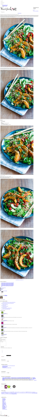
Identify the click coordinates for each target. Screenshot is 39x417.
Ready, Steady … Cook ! (5, 406)
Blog (1, 1)
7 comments (2, 289)
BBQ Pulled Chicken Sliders (5, 366)
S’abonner (2, 3)
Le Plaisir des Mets (4, 404)
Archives (2, 4)
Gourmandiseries (4, 401)
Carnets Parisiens (4, 399)
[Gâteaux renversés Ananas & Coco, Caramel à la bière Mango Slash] (9, 302)
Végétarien (13, 393)
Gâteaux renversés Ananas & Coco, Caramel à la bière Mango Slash (9, 365)
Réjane (6, 295)
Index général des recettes (5, 5)
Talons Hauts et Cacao (5, 407)
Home (2, 0)
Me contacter (2, 2)
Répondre (2, 314)
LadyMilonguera (4, 313)
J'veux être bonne (4, 402)
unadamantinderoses (5, 320)
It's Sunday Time (4, 327)
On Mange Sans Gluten (5, 405)
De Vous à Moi (4, 400)
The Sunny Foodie (5, 334)
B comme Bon (4, 398)
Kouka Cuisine (4, 403)
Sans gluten (35, 392)
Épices (16, 393)
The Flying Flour (4, 408)
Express (2, 392)
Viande (10, 393)
